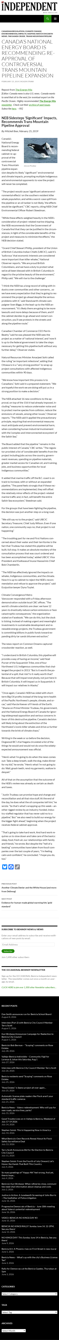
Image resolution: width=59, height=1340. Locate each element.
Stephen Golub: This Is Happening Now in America (26, 1130)
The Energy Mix (23, 89)
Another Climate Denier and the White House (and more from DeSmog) (29, 888)
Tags (4, 1305)
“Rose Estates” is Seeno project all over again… (24, 1087)
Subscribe (8, 951)
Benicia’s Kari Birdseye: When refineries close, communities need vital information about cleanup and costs (29, 1185)
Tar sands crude (16, 36)
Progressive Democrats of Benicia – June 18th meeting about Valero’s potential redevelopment (28, 1208)
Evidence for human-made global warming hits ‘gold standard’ (27, 903)
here (14, 108)
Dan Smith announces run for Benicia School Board (26, 1014)
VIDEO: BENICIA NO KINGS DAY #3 (19, 1217)
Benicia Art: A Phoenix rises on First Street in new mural (29, 1248)
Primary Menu (55, 18)
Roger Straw (27, 81)
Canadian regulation (13, 31)
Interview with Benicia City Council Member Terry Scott (29, 1068)
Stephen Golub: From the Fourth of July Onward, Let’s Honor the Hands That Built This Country (28, 1162)
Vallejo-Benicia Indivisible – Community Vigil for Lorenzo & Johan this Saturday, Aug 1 (25, 1058)
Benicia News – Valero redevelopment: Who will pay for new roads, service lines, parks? (29, 1109)
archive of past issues (39, 104)
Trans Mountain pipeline (39, 36)
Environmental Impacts (14, 34)
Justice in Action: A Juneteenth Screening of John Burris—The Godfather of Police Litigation (29, 1196)
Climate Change (33, 31)
